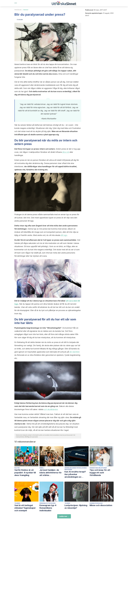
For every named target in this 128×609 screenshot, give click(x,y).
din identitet (74, 352)
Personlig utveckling (48, 503)
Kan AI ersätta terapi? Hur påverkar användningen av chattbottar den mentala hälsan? (76, 474)
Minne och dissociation (101, 505)
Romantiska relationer (98, 468)
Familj (42, 468)
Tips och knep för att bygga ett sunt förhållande (100, 472)
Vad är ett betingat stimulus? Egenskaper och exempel (25, 508)
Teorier (17, 503)
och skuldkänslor (51, 409)
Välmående (18, 9)
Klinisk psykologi (96, 503)
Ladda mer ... (64, 516)
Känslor (25, 9)
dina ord (65, 152)
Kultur (16, 468)
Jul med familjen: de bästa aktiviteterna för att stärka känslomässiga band (51, 473)
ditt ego (64, 235)
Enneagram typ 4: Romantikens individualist (48, 508)
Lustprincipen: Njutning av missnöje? (75, 506)
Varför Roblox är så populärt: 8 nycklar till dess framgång (25, 472)
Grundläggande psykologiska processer (75, 468)
